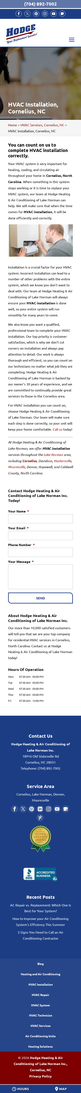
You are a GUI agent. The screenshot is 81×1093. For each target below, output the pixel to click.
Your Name (18, 511)
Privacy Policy (40, 1076)
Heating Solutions (40, 1046)
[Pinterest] (36, 14)
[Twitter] (27, 14)
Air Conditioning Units (40, 1036)
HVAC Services (41, 1025)
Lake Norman (53, 454)
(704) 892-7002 (40, 4)
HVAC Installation (40, 984)
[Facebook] (19, 14)
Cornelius (29, 461)
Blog (40, 963)
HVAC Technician (40, 1015)
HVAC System (40, 1005)
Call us (57, 429)
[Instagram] (45, 14)
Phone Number (21, 545)
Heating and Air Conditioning (40, 974)
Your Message (21, 562)
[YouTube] (53, 14)
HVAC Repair (40, 995)
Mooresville (16, 467)
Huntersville (62, 461)
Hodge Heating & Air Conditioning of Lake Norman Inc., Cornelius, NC (40, 1063)
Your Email (18, 528)
